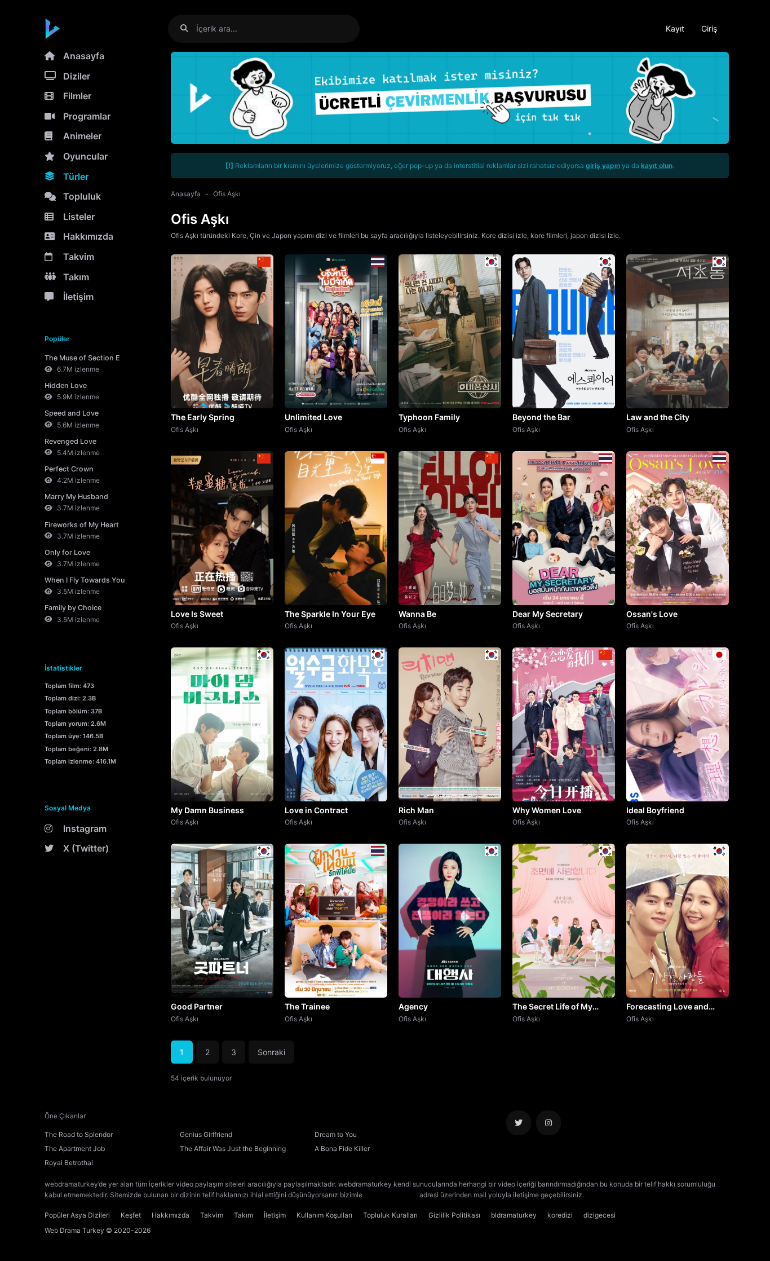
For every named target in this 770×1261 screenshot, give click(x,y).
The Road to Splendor (79, 1134)
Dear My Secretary (547, 614)
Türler (75, 176)
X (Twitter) (86, 848)
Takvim (78, 256)
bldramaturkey (514, 1215)
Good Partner (197, 1006)
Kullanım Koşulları (324, 1215)
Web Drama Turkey (74, 1230)
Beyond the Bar (541, 417)
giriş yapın (603, 165)
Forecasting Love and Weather (667, 1007)
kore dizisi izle (608, 1195)
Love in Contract (316, 810)
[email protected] (391, 1195)
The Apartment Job (75, 1148)
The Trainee (307, 1006)
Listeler (79, 216)
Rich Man (416, 810)
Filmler (77, 96)
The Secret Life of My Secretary (552, 1007)
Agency (413, 1006)
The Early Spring (202, 417)
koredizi (560, 1215)
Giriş (709, 28)
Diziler (76, 76)
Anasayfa (83, 55)
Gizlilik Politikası (454, 1215)
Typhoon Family (429, 417)
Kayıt (675, 28)
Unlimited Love (313, 417)
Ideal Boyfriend (655, 810)
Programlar (86, 116)
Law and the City (657, 417)
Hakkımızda (88, 236)
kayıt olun (656, 165)
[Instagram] (548, 1122)
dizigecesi (599, 1215)
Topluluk (82, 196)
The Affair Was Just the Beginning (233, 1148)
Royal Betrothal (69, 1162)
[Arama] (188, 28)
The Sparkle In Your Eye (330, 614)
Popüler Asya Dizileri (77, 1215)
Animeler (82, 136)
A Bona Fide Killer (342, 1148)
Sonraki (271, 1052)
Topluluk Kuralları (390, 1215)
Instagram (85, 828)
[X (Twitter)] (518, 1122)
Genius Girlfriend (206, 1134)
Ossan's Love (652, 614)
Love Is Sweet (197, 614)
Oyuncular (85, 156)
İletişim (78, 296)
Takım (76, 277)
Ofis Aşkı (227, 193)
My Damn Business (207, 810)
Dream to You (336, 1134)
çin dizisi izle (652, 1195)
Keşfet (131, 1215)
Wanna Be (417, 614)
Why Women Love (546, 810)
